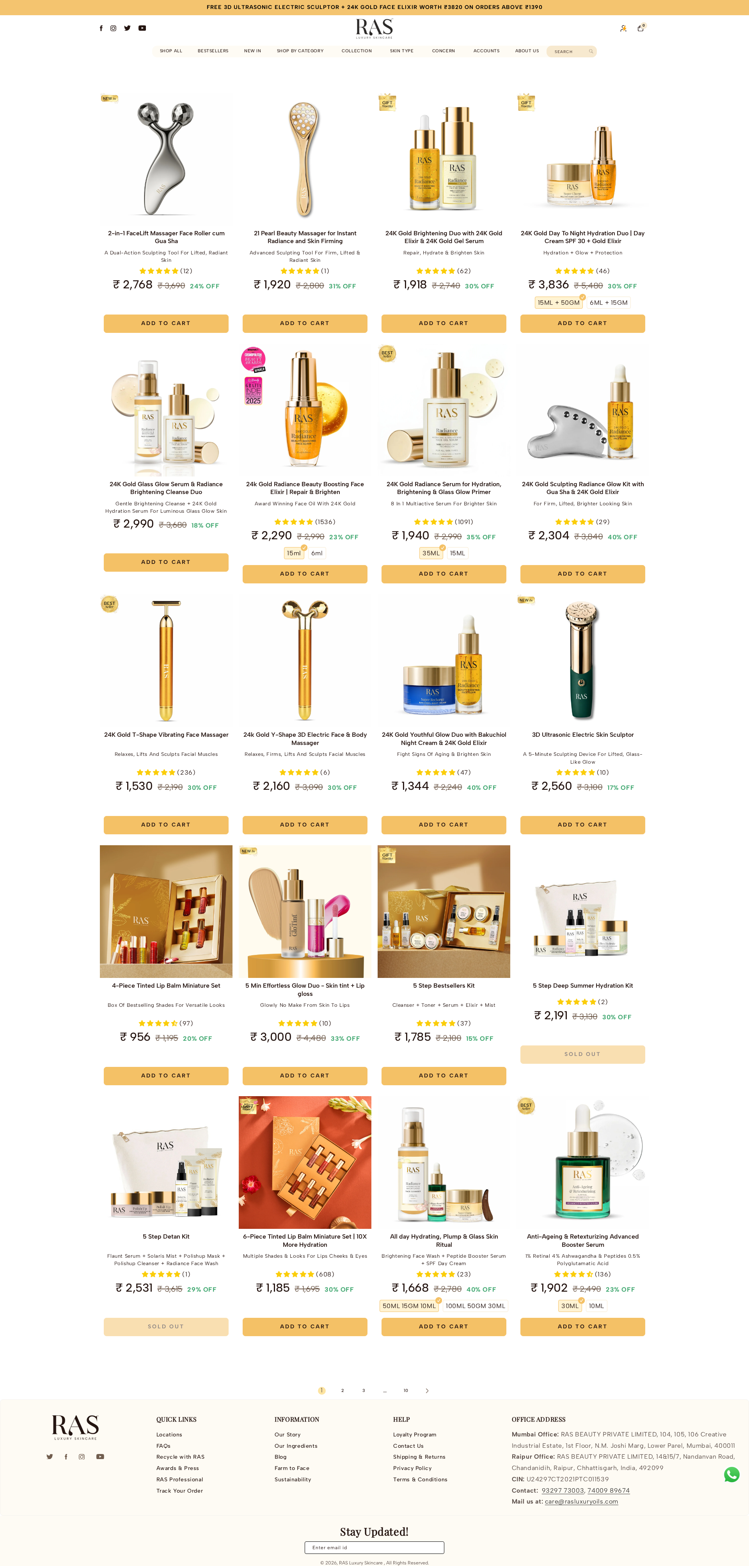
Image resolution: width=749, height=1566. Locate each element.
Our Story (287, 1435)
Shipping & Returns (419, 1457)
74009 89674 (608, 1490)
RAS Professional (179, 1479)
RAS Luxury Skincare (361, 1563)
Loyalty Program (415, 1435)
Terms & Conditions (420, 1479)
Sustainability (293, 1479)
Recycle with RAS (180, 1457)
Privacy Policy (412, 1468)
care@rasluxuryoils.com (581, 1501)
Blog (280, 1457)
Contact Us (408, 1446)
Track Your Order (179, 1491)
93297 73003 (563, 1490)
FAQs (163, 1446)
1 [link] (322, 1390)
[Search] (591, 51)
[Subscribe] (433, 1547)
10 (406, 1390)
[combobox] (572, 51)
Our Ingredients (296, 1446)
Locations (169, 1435)
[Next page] (427, 1390)
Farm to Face (292, 1468)
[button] (301, 51)
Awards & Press (177, 1468)
